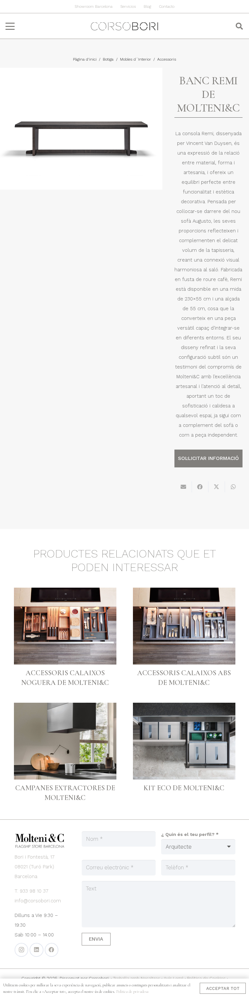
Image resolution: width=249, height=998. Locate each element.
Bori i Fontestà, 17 (34, 857)
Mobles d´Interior (135, 59)
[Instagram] (22, 950)
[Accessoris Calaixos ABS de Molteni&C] (184, 626)
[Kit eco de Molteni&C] (184, 741)
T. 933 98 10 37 (31, 891)
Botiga (108, 59)
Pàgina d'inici (85, 59)
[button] (10, 26)
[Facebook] (52, 950)
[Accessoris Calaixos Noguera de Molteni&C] (65, 626)
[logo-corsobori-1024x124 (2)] (124, 26)
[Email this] (183, 486)
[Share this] (200, 486)
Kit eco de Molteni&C (184, 788)
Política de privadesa (132, 991)
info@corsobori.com (38, 901)
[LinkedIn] (36, 950)
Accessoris (166, 59)
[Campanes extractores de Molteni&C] (65, 741)
